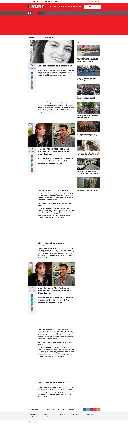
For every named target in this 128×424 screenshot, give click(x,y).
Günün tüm (95, 13)
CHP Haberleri (33, 414)
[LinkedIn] (32, 78)
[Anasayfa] (29, 1)
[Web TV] (95, 1)
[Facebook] (32, 73)
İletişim (58, 409)
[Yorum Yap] (32, 88)
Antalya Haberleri (48, 416)
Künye (54, 409)
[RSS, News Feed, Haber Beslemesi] (98, 409)
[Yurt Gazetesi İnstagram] (92, 1)
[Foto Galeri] (99, 1)
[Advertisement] (64, 25)
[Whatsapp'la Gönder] (32, 81)
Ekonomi (78, 6)
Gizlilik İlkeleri (64, 409)
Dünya (73, 6)
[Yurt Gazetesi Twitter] (86, 1)
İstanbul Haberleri (76, 414)
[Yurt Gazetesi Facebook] (83, 1)
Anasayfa (49, 409)
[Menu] (86, 6)
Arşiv (46, 1)
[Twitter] (32, 76)
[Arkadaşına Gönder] (32, 83)
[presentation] (33, 13)
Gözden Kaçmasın (58, 6)
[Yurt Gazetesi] (36, 6)
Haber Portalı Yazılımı (35, 421)
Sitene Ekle (50, 1)
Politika (67, 6)
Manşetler (33, 1)
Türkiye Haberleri (62, 414)
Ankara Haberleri (89, 414)
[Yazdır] (32, 85)
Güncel (49, 6)
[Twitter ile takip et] (88, 409)
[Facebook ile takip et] (84, 409)
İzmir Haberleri (33, 416)
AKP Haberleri (47, 414)
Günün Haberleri (40, 1)
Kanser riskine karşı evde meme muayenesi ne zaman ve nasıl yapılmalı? (62, 13)
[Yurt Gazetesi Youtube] (89, 1)
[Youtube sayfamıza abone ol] (91, 409)
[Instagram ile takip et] (94, 409)
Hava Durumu (56, 1)
